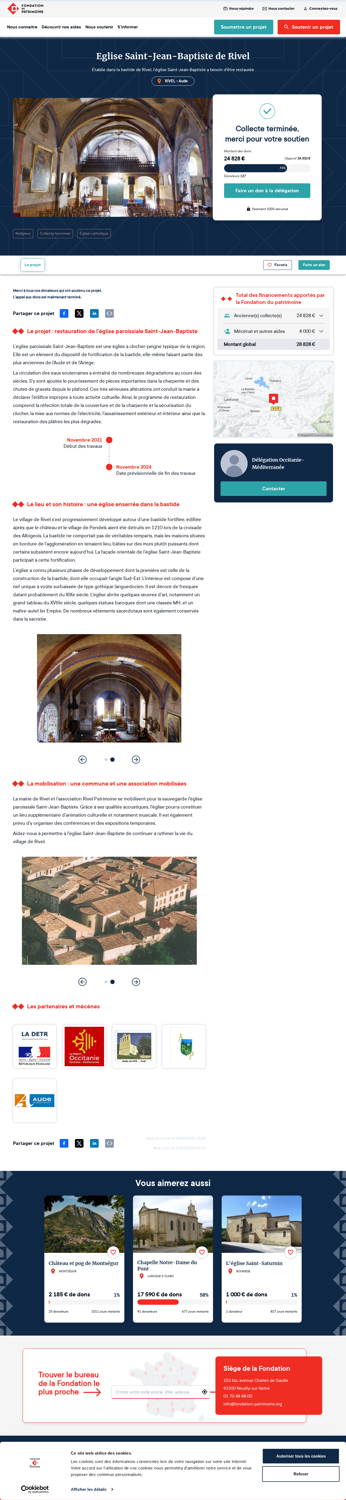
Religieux (23, 233)
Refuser (301, 1473)
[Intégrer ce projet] (109, 313)
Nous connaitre (22, 27)
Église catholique (94, 233)
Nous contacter (281, 8)
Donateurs (235, 176)
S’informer (128, 27)
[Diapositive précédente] (82, 760)
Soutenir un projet (312, 27)
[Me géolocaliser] (205, 1392)
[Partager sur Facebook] (64, 313)
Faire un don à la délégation (267, 190)
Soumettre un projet (244, 27)
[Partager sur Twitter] (79, 313)
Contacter (273, 488)
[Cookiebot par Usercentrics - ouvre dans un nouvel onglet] (35, 1489)
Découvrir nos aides (61, 27)
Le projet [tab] (33, 264)
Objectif (297, 158)
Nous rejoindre (241, 8)
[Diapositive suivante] (136, 760)
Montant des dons (237, 151)
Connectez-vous (323, 8)
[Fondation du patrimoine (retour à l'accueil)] (25, 8)
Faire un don (314, 264)
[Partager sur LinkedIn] (94, 313)
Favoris (280, 264)
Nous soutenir (99, 27)
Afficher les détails (89, 1489)
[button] (106, 759)
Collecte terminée (55, 233)
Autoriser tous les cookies (301, 1456)
